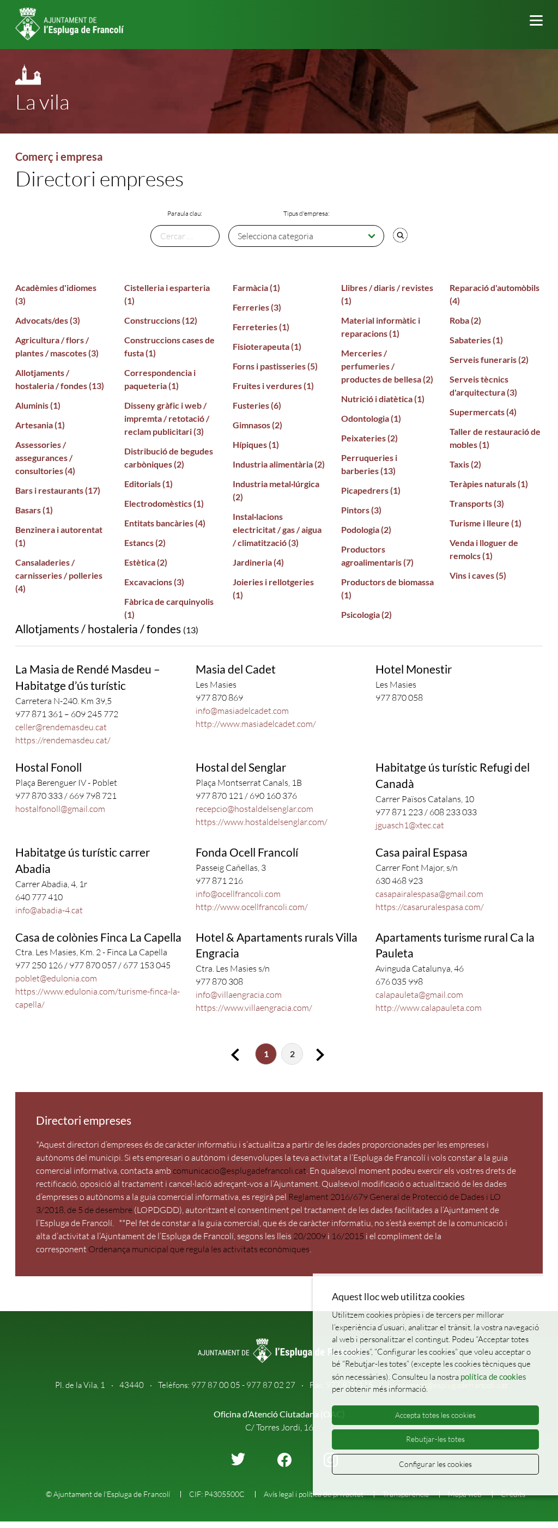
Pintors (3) (361, 510)
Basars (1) (34, 510)
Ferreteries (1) (261, 327)
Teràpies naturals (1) (489, 483)
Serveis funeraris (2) (489, 359)
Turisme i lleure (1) (485, 523)
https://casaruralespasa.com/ (429, 906)
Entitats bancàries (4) (164, 523)
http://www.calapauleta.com (428, 1007)
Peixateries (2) (369, 438)
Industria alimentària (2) (279, 464)
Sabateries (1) (476, 340)
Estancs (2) (145, 542)
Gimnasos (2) (257, 425)
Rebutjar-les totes (435, 1439)
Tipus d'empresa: (306, 213)
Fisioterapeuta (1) (267, 346)
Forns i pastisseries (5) (275, 366)
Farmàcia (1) (256, 287)
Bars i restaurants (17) (57, 490)
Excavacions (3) (154, 582)
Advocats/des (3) (47, 320)
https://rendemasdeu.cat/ (63, 740)
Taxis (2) (465, 464)
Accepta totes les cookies (435, 1415)
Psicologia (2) (366, 614)
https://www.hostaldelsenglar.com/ (261, 821)
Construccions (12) (160, 320)
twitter (238, 1459)
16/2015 (347, 1235)
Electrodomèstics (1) (164, 503)
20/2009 (309, 1235)
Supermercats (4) (483, 412)
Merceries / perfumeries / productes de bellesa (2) (387, 366)
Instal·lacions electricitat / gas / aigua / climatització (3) (277, 529)
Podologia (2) (366, 529)
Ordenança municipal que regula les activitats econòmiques (199, 1249)
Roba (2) (465, 320)
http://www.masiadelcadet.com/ (256, 723)
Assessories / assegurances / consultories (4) (45, 457)
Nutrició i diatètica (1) (382, 398)
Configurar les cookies (435, 1464)
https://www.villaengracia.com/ (254, 1007)
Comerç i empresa (58, 156)
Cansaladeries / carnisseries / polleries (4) (58, 575)
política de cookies (493, 1376)
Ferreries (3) (257, 307)
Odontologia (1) (371, 418)
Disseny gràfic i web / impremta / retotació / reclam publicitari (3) (166, 418)
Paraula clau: (184, 213)
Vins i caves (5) (478, 575)
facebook (284, 1460)
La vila (42, 101)
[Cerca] (400, 235)
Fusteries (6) (257, 405)
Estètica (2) (145, 562)
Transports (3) (477, 503)
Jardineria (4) (258, 562)
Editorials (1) (148, 483)
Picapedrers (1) (371, 490)
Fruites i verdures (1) (273, 385)
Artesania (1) (40, 425)
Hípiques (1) (256, 444)
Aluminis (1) (37, 405)
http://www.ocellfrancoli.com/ (252, 906)
